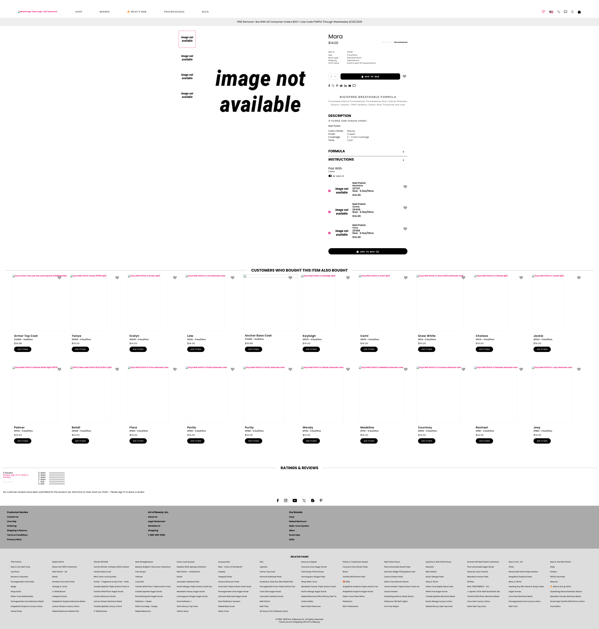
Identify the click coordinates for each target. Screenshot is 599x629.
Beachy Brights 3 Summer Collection (152, 567)
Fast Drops (140, 572)
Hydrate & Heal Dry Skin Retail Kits (276, 582)
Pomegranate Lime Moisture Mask (27, 601)
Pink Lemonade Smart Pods (397, 567)
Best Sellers (431, 572)
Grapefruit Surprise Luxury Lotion (27, 606)
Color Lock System (186, 562)
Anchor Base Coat (102, 572)
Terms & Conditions (17, 535)
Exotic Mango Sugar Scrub (313, 591)
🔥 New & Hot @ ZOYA (560, 586)
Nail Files (264, 606)
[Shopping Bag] (579, 12)
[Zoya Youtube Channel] (294, 500)
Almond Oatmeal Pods (271, 577)
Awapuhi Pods (225, 577)
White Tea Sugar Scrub (436, 591)
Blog (205, 12)
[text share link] (354, 85)
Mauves (554, 582)
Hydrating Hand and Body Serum (566, 591)
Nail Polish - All (59, 572)
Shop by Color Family (477, 572)
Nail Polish (334, 126)
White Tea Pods (557, 577)
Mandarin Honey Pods (477, 577)
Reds (552, 567)
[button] (37, 11)
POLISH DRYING (101, 562)
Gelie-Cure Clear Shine (354, 596)
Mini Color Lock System (105, 577)
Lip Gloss (15, 572)
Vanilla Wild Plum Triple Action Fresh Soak (152, 586)
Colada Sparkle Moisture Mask (440, 596)
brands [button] (105, 12)
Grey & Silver (432, 582)
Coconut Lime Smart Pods (355, 567)
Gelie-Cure (223, 611)
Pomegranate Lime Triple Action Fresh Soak (277, 586)
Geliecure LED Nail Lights (396, 601)
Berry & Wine (515, 582)
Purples (221, 572)
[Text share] (354, 85)
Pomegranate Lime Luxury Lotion (525, 601)
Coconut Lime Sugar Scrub (314, 567)
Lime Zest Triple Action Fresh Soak (234, 586)
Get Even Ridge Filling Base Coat (399, 572)
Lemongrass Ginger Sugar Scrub (192, 596)
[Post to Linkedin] (345, 85)
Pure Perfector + (184, 601)
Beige (13, 586)
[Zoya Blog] (313, 500)
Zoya (291, 517)
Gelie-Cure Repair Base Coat (439, 586)
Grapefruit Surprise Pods (520, 577)
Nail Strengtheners (144, 562)
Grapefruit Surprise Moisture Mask (68, 601)
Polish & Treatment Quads (355, 562)
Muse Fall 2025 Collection (64, 567)
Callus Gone (182, 611)
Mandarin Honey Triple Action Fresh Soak (318, 586)
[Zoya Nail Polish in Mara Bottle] (187, 39)
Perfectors (347, 601)
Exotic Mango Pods (435, 577)
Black (55, 577)
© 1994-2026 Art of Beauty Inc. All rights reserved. (299, 620)
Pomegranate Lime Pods (22, 582)
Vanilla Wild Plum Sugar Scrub (108, 591)
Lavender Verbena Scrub (271, 596)
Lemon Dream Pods (393, 577)
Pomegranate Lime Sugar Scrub (233, 591)
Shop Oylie (16, 591)
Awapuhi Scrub (59, 596)
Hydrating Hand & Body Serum (399, 596)
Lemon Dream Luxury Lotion (65, 606)
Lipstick (263, 567)
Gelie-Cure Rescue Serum (396, 582)
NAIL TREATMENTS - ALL (478, 586)
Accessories (224, 562)
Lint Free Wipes (391, 606)
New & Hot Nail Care (20, 567)
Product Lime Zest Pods (63, 582)
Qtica (292, 531)
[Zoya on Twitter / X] (304, 500)
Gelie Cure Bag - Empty (146, 606)
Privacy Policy (14, 540)
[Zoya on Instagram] (286, 500)
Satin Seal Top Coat (476, 606)
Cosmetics (555, 606)
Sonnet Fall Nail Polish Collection (483, 562)
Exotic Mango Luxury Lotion (439, 601)
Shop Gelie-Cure (309, 582)
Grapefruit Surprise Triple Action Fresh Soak (360, 586)
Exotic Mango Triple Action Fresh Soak (194, 586)
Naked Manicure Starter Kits (65, 611)
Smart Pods (16, 611)
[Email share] (349, 85)
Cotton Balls (307, 601)
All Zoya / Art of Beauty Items (274, 611)
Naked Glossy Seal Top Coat (439, 606)
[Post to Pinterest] (337, 85)
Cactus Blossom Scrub (105, 596)
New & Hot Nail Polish (560, 562)
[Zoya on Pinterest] (320, 500)
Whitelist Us (154, 526)
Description (339, 116)
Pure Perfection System (229, 601)
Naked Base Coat (226, 606)
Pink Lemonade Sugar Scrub (480, 567)
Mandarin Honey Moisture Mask (565, 596)
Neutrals (430, 567)
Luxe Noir (139, 582)
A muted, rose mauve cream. (347, 120)
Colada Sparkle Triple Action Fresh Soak (111, 586)
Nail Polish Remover (311, 606)
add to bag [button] (360, 77)
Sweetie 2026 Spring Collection (191, 567)
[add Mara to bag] (404, 76)
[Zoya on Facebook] (277, 500)
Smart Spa (294, 535)
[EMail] (349, 85)
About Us (152, 517)
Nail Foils (513, 606)
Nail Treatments (350, 606)
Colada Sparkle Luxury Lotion (108, 606)
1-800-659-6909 (156, 535)
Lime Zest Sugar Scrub (270, 591)
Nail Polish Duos (392, 562)
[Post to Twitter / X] (333, 85)
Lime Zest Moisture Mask (521, 596)
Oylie (291, 540)
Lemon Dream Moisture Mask (108, 601)
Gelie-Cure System (299, 526)
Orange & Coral (59, 586)
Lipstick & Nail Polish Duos (438, 562)
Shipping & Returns (17, 531)
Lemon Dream (391, 591)
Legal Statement (156, 522)
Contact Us (12, 517)
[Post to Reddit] (341, 85)
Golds (179, 577)
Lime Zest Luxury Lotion (478, 601)
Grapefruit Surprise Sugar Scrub (358, 591)
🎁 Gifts (346, 582)
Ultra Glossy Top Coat (187, 606)
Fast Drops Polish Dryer (312, 572)
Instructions (341, 159)
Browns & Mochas (19, 577)
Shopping (153, 531)
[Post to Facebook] (329, 85)
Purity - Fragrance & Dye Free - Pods (111, 582)
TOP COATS (16, 562)
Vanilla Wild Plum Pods (354, 577)
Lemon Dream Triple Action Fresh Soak (401, 586)
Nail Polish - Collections (188, 572)
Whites (470, 582)
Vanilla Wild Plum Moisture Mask (483, 596)
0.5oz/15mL (343, 55)
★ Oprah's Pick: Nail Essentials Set (483, 591)
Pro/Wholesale (174, 12)
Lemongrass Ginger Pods (313, 577)
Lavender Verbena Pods (188, 582)
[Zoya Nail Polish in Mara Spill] (187, 57)
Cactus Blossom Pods (228, 582)
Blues (345, 572)
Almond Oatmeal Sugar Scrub (232, 596)
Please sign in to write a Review (15, 476)
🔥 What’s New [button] (137, 12)
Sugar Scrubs (515, 591)
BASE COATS (58, 562)
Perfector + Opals (143, 601)
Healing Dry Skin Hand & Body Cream (526, 586)
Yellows (139, 577)
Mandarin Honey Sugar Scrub (191, 591)
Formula (336, 151)
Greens (553, 572)
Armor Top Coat (267, 572)
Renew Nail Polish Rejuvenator (523, 572)
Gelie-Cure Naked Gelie (22, 596)
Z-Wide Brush (59, 591)
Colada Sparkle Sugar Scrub (148, 591)
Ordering (12, 526)
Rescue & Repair (309, 562)
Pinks (511, 567)
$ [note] (356, 195)
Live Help (11, 522)
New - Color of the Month (230, 567)
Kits (261, 562)
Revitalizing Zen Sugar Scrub (149, 596)
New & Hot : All (516, 562)
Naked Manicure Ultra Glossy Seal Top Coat (318, 596)
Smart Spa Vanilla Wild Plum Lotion (567, 601)
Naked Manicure (298, 522)
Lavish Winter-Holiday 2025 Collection (111, 567)
